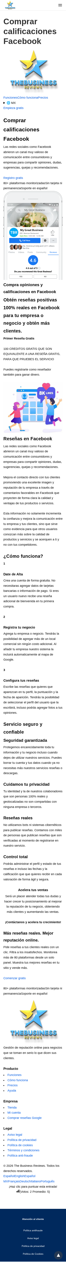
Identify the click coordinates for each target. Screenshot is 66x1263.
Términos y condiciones (23, 1150)
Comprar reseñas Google (24, 1118)
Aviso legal (14, 1134)
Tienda (12, 1107)
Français (14, 1181)
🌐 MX (11, 103)
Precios (43, 97)
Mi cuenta (14, 1112)
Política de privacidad (21, 1140)
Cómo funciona (27, 97)
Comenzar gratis (14, 978)
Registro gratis (13, 178)
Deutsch (25, 1181)
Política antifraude (33, 1230)
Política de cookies (20, 1145)
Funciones (10, 97)
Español (8, 1176)
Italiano (36, 1181)
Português (47, 1181)
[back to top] (58, 1255)
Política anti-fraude (20, 1155)
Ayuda (11, 1090)
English (19, 1176)
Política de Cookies (33, 1253)
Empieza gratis (13, 108)
